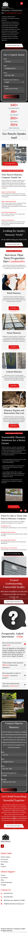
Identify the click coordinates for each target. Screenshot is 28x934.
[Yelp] (2, 846)
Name (5, 58)
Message (6, 86)
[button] (21, 3)
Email (5, 65)
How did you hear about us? (11, 79)
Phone (5, 72)
